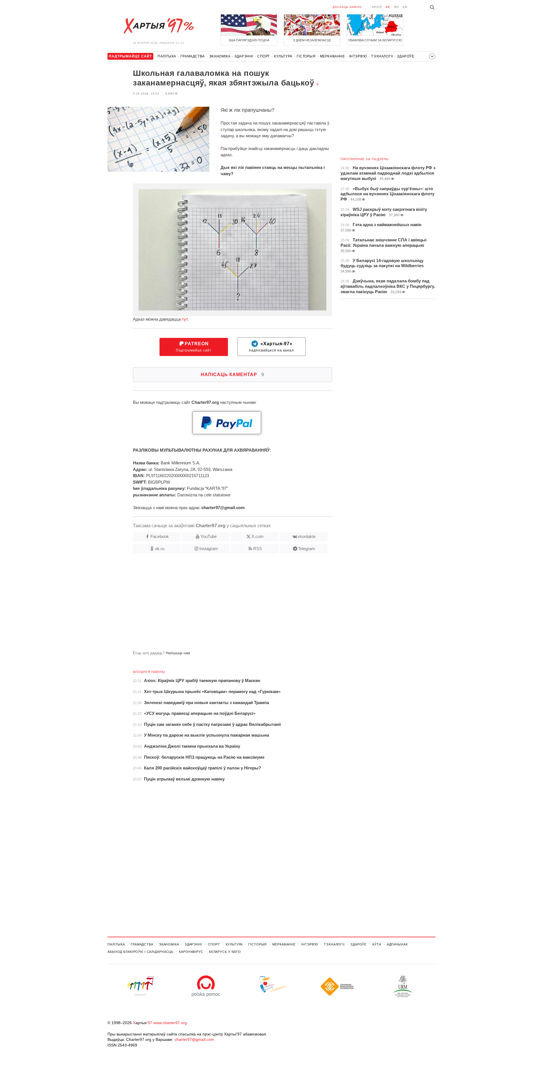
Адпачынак (397, 944)
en (405, 6)
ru (396, 6)
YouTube (209, 536)
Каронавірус (191, 951)
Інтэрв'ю (358, 56)
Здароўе (405, 56)
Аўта (376, 944)
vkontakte (307, 536)
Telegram (306, 548)
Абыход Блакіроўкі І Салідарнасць (140, 951)
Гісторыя (306, 56)
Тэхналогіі (382, 56)
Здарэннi (243, 56)
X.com (257, 536)
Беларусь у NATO (225, 951)
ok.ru (159, 548)
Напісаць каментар (232, 374)
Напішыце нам (178, 653)
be (388, 6)
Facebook (159, 536)
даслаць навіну (347, 6)
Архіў (377, 6)
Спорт (263, 56)
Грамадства (192, 56)
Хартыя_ (158, 26)
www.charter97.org (170, 1022)
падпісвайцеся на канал (271, 346)
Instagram (208, 548)
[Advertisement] (219, 604)
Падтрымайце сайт (194, 346)
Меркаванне (332, 56)
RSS (257, 548)
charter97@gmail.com (194, 1039)
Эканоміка (219, 56)
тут (185, 319)
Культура (283, 56)
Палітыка (167, 56)
